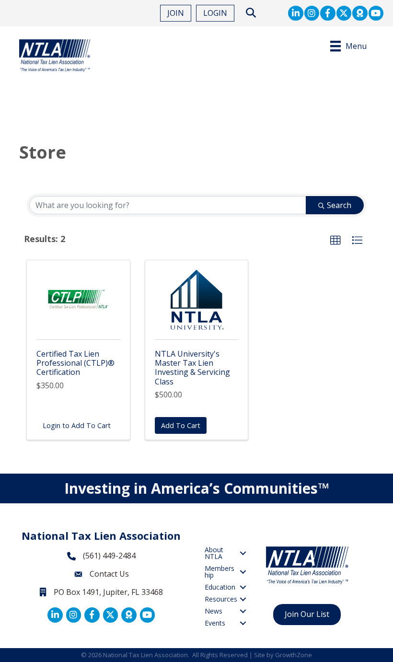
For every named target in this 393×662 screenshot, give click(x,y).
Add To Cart (180, 425)
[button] (335, 240)
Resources (221, 599)
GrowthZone (293, 654)
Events (215, 622)
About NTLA (214, 553)
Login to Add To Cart (77, 425)
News (213, 611)
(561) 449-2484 (109, 555)
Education (220, 587)
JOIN (175, 13)
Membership (219, 572)
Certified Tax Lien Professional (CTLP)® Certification (75, 362)
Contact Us (109, 574)
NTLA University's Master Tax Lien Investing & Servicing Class (192, 367)
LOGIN (215, 13)
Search (339, 205)
